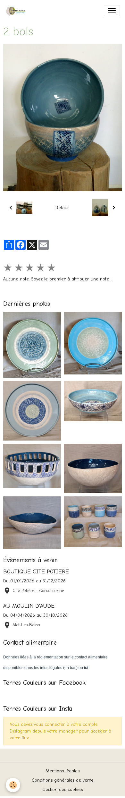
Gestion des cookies (62, 789)
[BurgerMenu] (112, 10)
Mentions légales (62, 771)
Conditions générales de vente (63, 780)
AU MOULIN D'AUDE (28, 606)
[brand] (18, 10)
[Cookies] (13, 785)
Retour (62, 207)
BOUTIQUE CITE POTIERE (36, 571)
